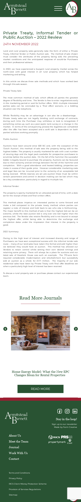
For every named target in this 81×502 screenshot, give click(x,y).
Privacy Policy (15, 478)
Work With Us (18, 453)
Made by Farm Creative (65, 427)
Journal (14, 447)
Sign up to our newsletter (64, 424)
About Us (15, 435)
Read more (40, 389)
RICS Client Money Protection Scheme (28, 484)
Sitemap (13, 495)
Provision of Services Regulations (25, 489)
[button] (75, 329)
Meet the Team (18, 441)
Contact (14, 458)
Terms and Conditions (19, 473)
